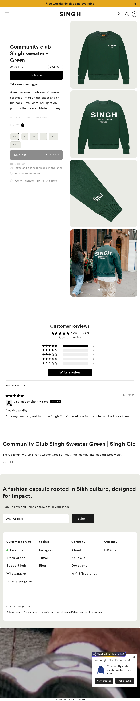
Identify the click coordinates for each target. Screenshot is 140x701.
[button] (7, 14)
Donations (79, 565)
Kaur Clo (78, 558)
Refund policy (14, 612)
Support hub (16, 565)
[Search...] (127, 14)
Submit (83, 519)
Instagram (46, 550)
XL (55, 137)
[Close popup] (134, 657)
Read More (10, 462)
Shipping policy (69, 612)
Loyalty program (19, 581)
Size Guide (41, 117)
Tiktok (44, 558)
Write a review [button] (70, 372)
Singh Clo (24, 606)
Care (28, 117)
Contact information (91, 612)
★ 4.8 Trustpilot (84, 573)
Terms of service (49, 612)
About (76, 550)
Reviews (15, 125)
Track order (15, 558)
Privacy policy (30, 612)
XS (16, 137)
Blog (42, 565)
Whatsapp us (16, 573)
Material (15, 117)
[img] (15, 396)
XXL (17, 145)
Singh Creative (78, 699)
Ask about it (125, 680)
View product (104, 680)
